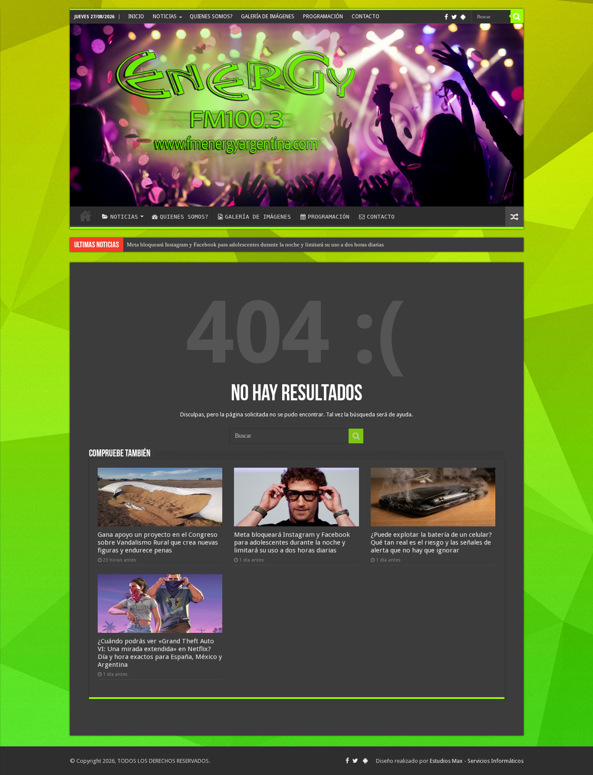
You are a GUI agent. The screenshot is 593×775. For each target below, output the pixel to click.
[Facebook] (446, 17)
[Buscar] (517, 16)
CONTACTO (365, 16)
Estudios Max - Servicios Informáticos (477, 761)
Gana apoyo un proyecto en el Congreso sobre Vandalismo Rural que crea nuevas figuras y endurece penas (158, 542)
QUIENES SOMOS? (211, 16)
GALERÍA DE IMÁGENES (267, 16)
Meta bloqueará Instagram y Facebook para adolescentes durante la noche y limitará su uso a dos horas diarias (255, 244)
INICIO (136, 16)
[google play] (463, 17)
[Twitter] (454, 17)
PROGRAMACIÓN (323, 16)
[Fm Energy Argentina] (297, 114)
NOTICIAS (165, 16)
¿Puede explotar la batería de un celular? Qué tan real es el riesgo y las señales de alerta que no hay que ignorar (431, 542)
